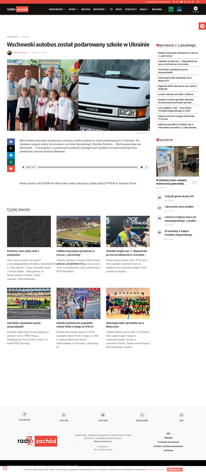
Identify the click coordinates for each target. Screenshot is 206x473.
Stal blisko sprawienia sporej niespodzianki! (23, 324)
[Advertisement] (103, 25)
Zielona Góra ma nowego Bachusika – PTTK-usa (177, 118)
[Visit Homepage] (21, 9)
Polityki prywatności (155, 469)
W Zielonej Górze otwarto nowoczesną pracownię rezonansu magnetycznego (171, 182)
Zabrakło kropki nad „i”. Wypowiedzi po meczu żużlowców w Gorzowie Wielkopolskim (126, 253)
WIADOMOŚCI (56, 9)
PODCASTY (131, 9)
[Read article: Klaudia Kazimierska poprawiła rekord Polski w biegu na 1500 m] (78, 303)
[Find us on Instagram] (185, 2)
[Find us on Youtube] (103, 415)
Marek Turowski (20, 52)
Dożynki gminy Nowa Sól (179, 196)
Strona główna (12, 36)
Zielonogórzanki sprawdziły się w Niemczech (125, 324)
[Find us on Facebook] (173, 2)
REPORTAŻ (98, 9)
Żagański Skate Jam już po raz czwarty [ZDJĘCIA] (177, 87)
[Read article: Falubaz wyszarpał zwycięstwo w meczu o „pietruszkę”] (78, 231)
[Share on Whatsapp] (11, 162)
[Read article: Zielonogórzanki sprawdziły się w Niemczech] (128, 303)
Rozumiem (175, 469)
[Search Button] (198, 2)
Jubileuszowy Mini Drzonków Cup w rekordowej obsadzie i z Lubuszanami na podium (177, 126)
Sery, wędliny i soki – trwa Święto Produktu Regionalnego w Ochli (175, 109)
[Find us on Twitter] (177, 2)
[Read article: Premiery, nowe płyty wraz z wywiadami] (29, 231)
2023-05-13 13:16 (39, 52)
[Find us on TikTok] (193, 2)
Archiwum (168, 450)
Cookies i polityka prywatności (168, 446)
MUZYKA (85, 9)
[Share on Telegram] (11, 155)
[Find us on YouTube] (181, 2)
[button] (202, 26)
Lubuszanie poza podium (179, 206)
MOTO (119, 9)
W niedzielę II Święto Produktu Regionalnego (178, 232)
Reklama (168, 437)
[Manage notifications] (5, 468)
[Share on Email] (11, 168)
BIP (168, 433)
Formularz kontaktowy (168, 442)
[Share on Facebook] (11, 141)
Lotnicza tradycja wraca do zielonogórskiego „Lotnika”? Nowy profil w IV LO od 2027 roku (181, 219)
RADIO (143, 9)
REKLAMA (157, 9)
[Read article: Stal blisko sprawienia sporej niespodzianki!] (29, 303)
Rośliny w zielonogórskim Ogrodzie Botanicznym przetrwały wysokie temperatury (176, 101)
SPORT (72, 9)
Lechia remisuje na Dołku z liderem (175, 94)
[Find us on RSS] (189, 2)
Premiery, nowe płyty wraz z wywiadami (23, 252)
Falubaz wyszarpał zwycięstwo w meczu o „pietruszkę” (75, 252)
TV (111, 9)
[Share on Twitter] (11, 148)
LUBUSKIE (25, 36)
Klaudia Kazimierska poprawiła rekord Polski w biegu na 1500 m (74, 324)
